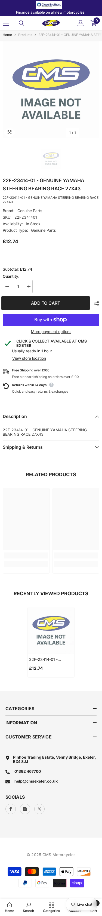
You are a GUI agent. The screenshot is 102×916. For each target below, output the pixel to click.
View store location (29, 358)
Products (25, 35)
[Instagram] (25, 809)
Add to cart (48, 303)
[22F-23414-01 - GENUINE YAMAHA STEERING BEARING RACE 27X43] (51, 630)
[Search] (21, 23)
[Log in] (81, 23)
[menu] (6, 23)
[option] (51, 89)
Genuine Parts (29, 210)
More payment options (51, 331)
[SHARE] (95, 303)
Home (7, 35)
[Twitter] (39, 809)
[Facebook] (10, 809)
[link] (26, 555)
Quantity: (11, 276)
